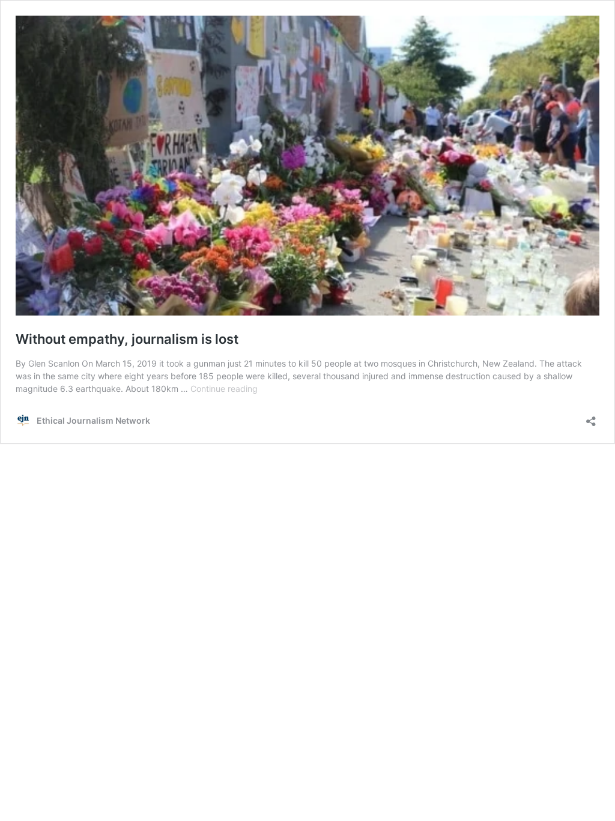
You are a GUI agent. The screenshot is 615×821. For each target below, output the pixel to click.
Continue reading (224, 388)
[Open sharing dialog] (591, 417)
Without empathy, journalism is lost (127, 339)
